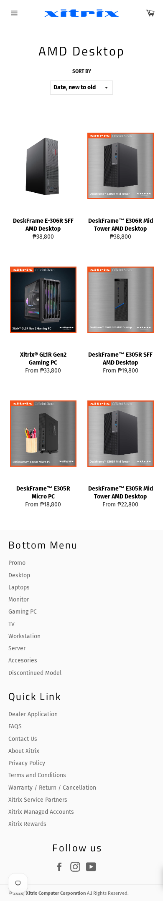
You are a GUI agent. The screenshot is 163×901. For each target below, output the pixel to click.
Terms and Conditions (37, 775)
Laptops (19, 587)
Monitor (18, 599)
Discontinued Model (34, 673)
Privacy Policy (26, 763)
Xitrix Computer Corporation (56, 893)
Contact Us (22, 738)
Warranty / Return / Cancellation (52, 787)
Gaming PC (22, 611)
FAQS (15, 726)
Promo (16, 562)
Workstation (24, 636)
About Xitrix (23, 751)
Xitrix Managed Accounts (41, 811)
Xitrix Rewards (27, 824)
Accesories (22, 660)
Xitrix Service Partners (37, 799)
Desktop (19, 575)
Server (16, 648)
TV (11, 624)
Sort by (81, 71)
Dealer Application (33, 714)
